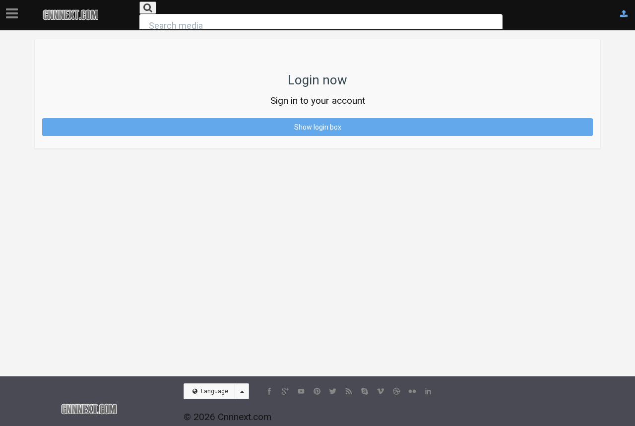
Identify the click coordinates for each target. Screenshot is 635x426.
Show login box (317, 127)
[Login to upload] (624, 14)
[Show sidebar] (14, 10)
